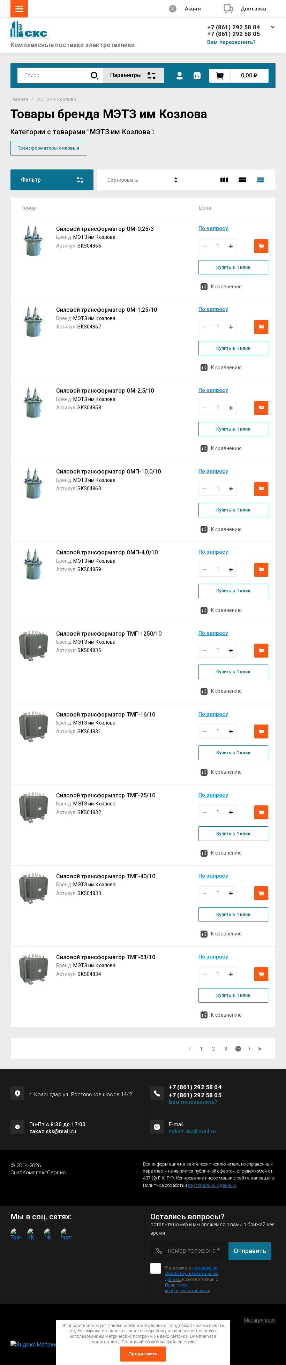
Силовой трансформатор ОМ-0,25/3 (105, 229)
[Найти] (94, 75)
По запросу (213, 228)
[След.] (249, 1049)
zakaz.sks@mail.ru (192, 1131)
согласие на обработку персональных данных (191, 1273)
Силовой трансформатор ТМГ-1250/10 (108, 633)
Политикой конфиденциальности (187, 1287)
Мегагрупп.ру (260, 1320)
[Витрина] (224, 180)
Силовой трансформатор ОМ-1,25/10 (106, 309)
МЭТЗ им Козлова (94, 237)
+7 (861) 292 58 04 (233, 27)
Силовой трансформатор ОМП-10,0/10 (108, 471)
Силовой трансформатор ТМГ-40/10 (105, 876)
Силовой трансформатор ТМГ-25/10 (105, 795)
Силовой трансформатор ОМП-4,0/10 (107, 552)
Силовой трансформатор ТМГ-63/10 (105, 957)
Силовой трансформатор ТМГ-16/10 (105, 714)
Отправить (250, 1250)
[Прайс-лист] (260, 180)
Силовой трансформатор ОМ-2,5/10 (105, 390)
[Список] (242, 180)
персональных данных (212, 1185)
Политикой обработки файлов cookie (159, 1342)
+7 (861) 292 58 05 (233, 34)
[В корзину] (261, 246)
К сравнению (226, 286)
